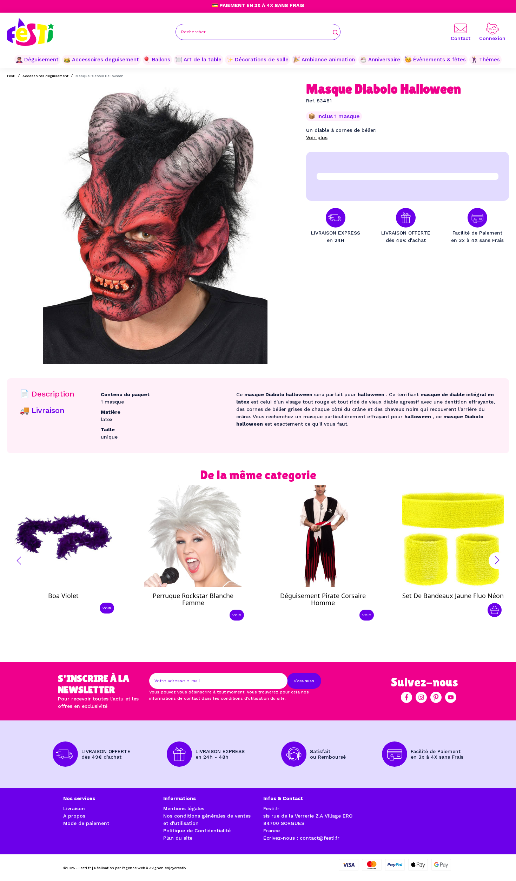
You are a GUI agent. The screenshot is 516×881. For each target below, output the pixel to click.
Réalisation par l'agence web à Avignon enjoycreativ (140, 868)
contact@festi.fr (319, 838)
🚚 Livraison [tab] (42, 410)
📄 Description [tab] (47, 393)
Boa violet (63, 595)
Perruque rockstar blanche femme (193, 599)
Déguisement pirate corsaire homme (323, 599)
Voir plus (317, 137)
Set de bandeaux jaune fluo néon (453, 595)
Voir (106, 608)
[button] (19, 560)
